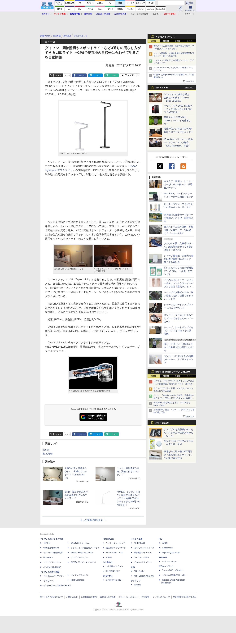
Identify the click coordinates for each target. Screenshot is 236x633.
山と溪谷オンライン (114, 566)
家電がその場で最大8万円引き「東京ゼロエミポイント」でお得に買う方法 (178, 454)
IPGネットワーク (166, 566)
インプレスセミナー (79, 557)
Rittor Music (108, 539)
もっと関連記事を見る (91, 520)
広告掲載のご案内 (89, 597)
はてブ (97, 75)
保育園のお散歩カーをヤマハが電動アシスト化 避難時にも (178, 217)
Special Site (161, 87)
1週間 (177, 41)
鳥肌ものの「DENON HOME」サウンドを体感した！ (177, 120)
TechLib (137, 585)
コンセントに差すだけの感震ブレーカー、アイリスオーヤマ (178, 359)
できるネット (49, 581)
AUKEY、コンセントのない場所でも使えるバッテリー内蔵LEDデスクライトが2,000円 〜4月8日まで (128, 498)
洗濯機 (155, 14)
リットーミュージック (115, 543)
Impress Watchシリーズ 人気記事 (172, 371)
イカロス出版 (136, 539)
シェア (81, 75)
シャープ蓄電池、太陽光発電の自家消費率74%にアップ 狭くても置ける (178, 258)
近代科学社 (107, 576)
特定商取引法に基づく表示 (184, 597)
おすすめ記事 (162, 422)
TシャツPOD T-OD (114, 552)
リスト (67, 75)
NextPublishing (77, 580)
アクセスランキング (165, 36)
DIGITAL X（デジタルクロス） (84, 562)
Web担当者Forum (51, 548)
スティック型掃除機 (139, 14)
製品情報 (48, 453)
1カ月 (189, 41)
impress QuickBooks (171, 552)
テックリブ (135, 581)
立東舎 (109, 557)
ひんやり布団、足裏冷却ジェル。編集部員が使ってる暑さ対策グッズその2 (178, 246)
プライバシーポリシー (128, 597)
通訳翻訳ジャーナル (142, 552)
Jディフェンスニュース (144, 548)
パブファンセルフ (170, 561)
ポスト (58, 75)
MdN (133, 567)
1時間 (153, 41)
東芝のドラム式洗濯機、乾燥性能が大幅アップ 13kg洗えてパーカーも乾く (178, 230)
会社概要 (145, 597)
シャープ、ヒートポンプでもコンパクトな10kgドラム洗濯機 (178, 330)
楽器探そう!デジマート (116, 548)
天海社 (165, 543)
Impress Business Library (82, 552)
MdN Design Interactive (144, 576)
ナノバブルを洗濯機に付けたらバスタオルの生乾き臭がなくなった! (178, 432)
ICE (160, 539)
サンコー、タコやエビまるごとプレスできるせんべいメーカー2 (178, 318)
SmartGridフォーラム (80, 543)
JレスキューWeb (141, 557)
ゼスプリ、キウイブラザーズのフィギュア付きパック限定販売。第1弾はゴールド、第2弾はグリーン (173, 384)
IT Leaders (48, 557)
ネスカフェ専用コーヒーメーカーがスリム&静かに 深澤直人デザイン (178, 184)
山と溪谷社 (107, 562)
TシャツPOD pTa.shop (172, 570)
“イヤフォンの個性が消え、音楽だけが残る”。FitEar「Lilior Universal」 (178, 97)
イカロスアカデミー (142, 562)
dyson (46, 449)
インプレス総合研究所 (53, 552)
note (113, 75)
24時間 (166, 41)
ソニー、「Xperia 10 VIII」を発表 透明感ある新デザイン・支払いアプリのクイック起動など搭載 (173, 398)
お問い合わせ (72, 597)
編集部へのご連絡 (107, 597)
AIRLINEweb (139, 543)
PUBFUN (163, 557)
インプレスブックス (79, 575)
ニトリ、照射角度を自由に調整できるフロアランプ (128, 471)
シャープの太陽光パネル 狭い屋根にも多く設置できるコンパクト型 (178, 295)
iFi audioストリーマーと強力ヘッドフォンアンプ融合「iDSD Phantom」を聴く (178, 142)
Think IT (46, 543)
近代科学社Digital (113, 580)
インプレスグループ (161, 597)
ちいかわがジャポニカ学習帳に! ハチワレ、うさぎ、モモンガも (178, 271)
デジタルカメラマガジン (54, 576)
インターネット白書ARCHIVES (57, 585)
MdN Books (139, 571)
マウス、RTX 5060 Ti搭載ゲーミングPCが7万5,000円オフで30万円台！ (178, 109)
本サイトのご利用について (51, 597)
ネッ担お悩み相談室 (52, 567)
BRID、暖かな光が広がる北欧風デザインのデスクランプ (76, 495)
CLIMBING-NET (113, 571)
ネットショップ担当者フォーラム (85, 548)
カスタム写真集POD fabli (173, 575)
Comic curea (167, 548)
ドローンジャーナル (52, 562)
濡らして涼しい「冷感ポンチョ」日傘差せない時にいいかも (178, 347)
